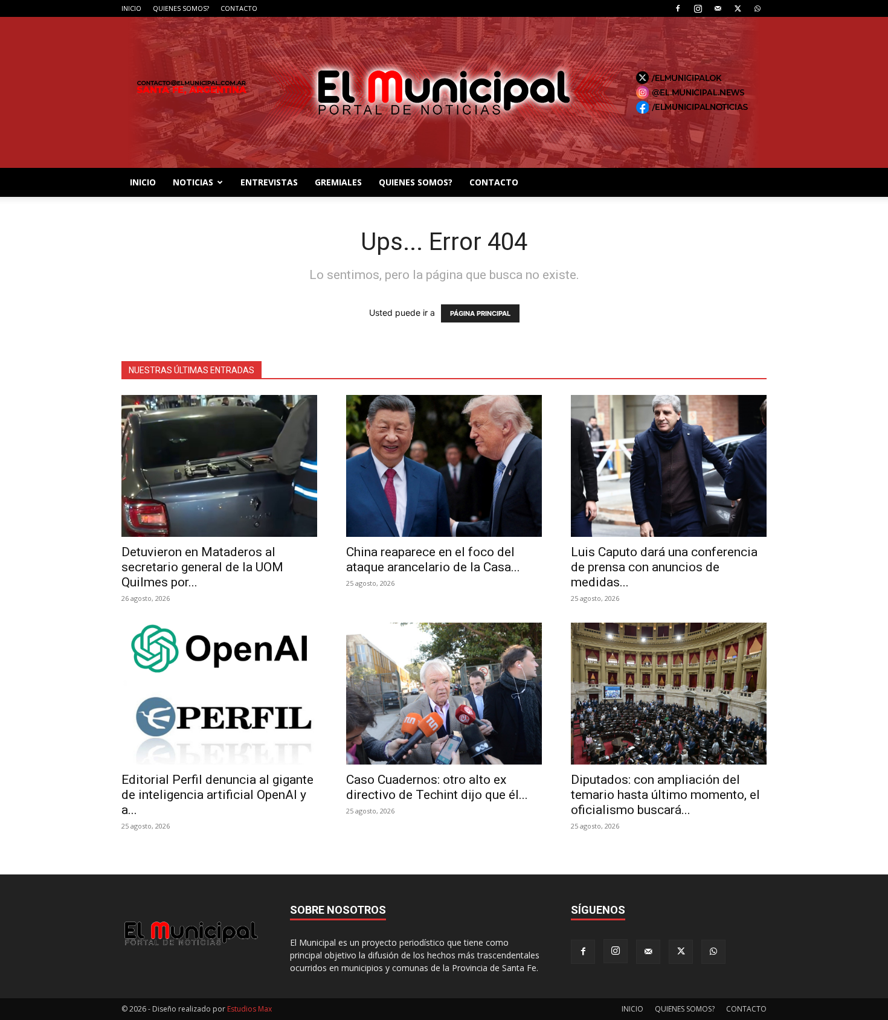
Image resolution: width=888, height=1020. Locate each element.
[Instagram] (698, 8)
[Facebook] (678, 8)
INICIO (131, 8)
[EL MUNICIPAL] (444, 92)
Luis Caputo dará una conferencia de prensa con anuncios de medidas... (664, 567)
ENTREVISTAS (269, 182)
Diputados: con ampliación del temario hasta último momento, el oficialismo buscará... (665, 794)
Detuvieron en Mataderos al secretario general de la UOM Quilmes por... (202, 567)
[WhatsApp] (757, 8)
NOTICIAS (193, 182)
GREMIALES (338, 182)
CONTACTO (238, 8)
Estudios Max (249, 1009)
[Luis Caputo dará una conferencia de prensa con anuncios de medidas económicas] (669, 466)
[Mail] (718, 8)
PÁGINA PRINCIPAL (480, 313)
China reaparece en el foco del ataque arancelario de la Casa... (433, 559)
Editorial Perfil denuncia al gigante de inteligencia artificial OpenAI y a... (217, 794)
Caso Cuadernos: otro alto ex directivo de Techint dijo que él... (437, 787)
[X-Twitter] (738, 8)
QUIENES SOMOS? (181, 8)
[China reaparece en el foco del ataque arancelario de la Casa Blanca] (444, 466)
